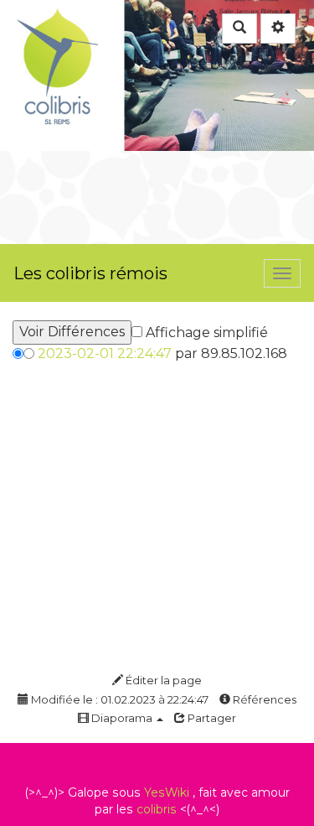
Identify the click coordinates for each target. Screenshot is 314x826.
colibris (156, 809)
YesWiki (166, 792)
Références (263, 699)
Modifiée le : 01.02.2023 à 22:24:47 (118, 699)
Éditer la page (162, 680)
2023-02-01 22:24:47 (105, 353)
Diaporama (122, 718)
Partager (210, 718)
